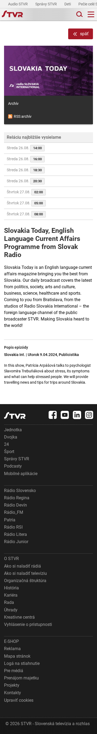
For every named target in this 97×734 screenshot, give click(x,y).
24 (6, 444)
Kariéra (11, 595)
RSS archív (23, 116)
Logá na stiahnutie (22, 663)
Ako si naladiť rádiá (22, 566)
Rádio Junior (16, 541)
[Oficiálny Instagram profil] (89, 414)
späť (84, 33)
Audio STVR (18, 4)
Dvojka (10, 437)
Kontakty (12, 692)
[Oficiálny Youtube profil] (65, 414)
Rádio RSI (13, 527)
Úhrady (11, 609)
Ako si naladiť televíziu (25, 573)
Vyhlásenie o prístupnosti (28, 624)
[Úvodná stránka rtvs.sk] (12, 14)
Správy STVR (46, 4)
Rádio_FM (13, 512)
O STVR (11, 558)
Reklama (12, 648)
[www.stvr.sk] (15, 415)
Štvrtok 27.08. (25, 192)
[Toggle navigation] (91, 14)
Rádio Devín (15, 505)
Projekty (11, 685)
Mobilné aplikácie (20, 473)
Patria (9, 519)
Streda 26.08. (24, 148)
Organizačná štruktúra (25, 580)
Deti (68, 4)
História (11, 587)
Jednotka (13, 429)
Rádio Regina (16, 497)
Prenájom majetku (21, 677)
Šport (9, 451)
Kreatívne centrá (19, 617)
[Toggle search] (79, 14)
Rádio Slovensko (20, 490)
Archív (13, 103)
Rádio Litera (15, 534)
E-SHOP (11, 641)
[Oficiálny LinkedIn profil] (77, 414)
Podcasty (13, 466)
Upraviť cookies (18, 700)
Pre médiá (13, 670)
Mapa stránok (17, 656)
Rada (9, 602)
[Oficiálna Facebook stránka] (52, 414)
